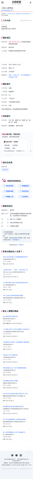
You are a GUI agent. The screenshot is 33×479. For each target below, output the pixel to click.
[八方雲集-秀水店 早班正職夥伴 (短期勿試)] (16, 333)
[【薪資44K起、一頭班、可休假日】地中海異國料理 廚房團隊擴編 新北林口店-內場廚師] (16, 273)
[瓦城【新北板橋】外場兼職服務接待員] (16, 260)
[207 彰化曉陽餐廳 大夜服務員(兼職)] (16, 423)
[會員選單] (30, 2)
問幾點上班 (9, 196)
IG (12, 455)
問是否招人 (25, 191)
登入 (14, 219)
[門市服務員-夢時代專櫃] (16, 384)
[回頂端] (28, 449)
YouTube (21, 455)
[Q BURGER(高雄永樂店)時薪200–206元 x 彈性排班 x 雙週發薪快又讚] (16, 397)
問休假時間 (9, 186)
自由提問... (25, 196)
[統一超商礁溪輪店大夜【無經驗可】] (16, 436)
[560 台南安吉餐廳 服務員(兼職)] (16, 299)
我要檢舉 (21, 244)
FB (16, 455)
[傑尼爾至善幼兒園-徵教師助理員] (16, 410)
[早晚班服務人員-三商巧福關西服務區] (16, 371)
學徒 (10, 75)
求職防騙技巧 (16, 239)
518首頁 (9, 13)
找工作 (13, 13)
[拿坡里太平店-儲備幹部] (16, 358)
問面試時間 (9, 191)
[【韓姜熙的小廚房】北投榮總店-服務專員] (16, 346)
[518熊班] (16, 2)
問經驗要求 (25, 186)
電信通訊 (18, 13)
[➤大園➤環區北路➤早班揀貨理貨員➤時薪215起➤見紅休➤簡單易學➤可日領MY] (16, 286)
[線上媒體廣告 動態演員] (16, 320)
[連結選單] (2, 2)
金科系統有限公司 (25, 13)
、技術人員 (15, 75)
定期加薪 (5, 169)
